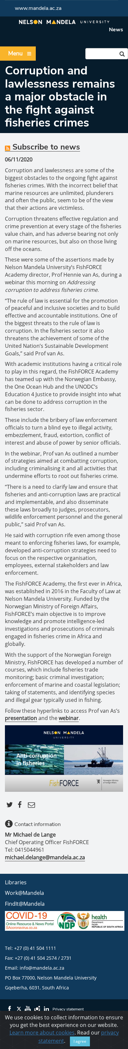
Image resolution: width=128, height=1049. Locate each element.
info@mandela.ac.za (42, 968)
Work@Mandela (24, 893)
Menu (15, 53)
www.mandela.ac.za (38, 8)
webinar (69, 718)
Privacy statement (68, 1009)
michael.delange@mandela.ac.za (45, 857)
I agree (80, 1041)
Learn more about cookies (42, 1032)
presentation (21, 718)
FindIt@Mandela (25, 903)
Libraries (16, 882)
